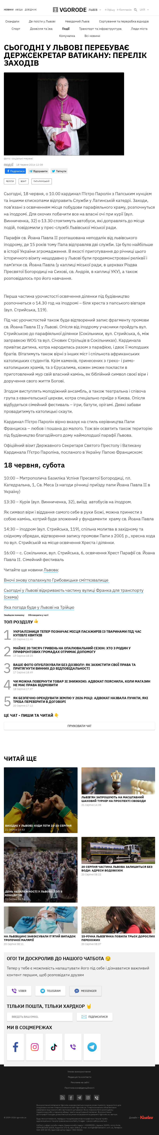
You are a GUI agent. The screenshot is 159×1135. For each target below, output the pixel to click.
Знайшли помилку (14, 615)
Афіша (19, 10)
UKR (142, 9)
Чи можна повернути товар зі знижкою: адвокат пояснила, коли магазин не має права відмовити (81, 683)
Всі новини (92, 36)
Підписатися (98, 1017)
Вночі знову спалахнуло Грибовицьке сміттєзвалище (56, 580)
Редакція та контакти (79, 1076)
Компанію (125, 9)
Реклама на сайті (80, 1082)
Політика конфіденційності (79, 1087)
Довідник (31, 10)
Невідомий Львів (77, 21)
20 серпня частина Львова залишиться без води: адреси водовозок (116, 868)
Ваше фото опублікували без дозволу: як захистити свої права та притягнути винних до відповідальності (74, 667)
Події (65, 29)
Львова (51, 569)
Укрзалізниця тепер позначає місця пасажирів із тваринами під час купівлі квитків (77, 633)
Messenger (89, 991)
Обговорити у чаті (38, 615)
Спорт (16, 29)
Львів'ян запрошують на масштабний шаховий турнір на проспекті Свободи (113, 799)
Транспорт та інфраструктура (100, 29)
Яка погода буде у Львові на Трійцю (39, 607)
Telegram (53, 991)
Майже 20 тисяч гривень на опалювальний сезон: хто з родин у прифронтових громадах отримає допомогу (72, 650)
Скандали (12, 21)
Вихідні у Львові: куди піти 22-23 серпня (38, 825)
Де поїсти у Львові (42, 21)
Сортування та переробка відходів (124, 21)
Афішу (111, 9)
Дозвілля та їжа (41, 29)
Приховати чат (79, 726)
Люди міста (139, 29)
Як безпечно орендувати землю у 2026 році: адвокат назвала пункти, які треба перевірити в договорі (80, 700)
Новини (8, 10)
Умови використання (79, 1071)
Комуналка (67, 36)
